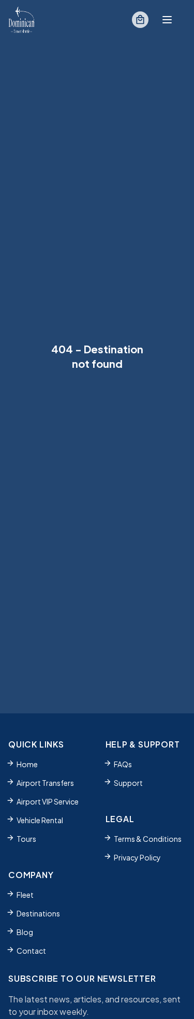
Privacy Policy (137, 857)
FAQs (123, 764)
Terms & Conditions (148, 838)
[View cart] (140, 19)
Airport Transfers (45, 782)
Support (128, 782)
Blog (25, 932)
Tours (26, 838)
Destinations (38, 913)
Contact (31, 950)
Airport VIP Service (48, 801)
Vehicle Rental (40, 820)
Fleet (25, 894)
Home (27, 764)
